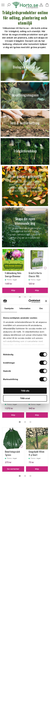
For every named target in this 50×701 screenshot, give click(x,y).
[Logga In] (41, 5)
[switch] (43, 363)
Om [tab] (41, 308)
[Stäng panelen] (46, 301)
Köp (13, 290)
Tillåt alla (25, 391)
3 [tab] (30, 422)
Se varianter (13, 469)
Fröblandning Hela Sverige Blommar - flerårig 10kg (13, 276)
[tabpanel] (13, 271)
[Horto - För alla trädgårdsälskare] (25, 5)
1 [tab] (19, 422)
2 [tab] (25, 422)
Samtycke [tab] (9, 308)
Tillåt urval (25, 398)
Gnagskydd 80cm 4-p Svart (36, 453)
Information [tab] (24, 308)
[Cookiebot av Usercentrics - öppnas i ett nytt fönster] (29, 301)
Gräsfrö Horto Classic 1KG (35, 274)
